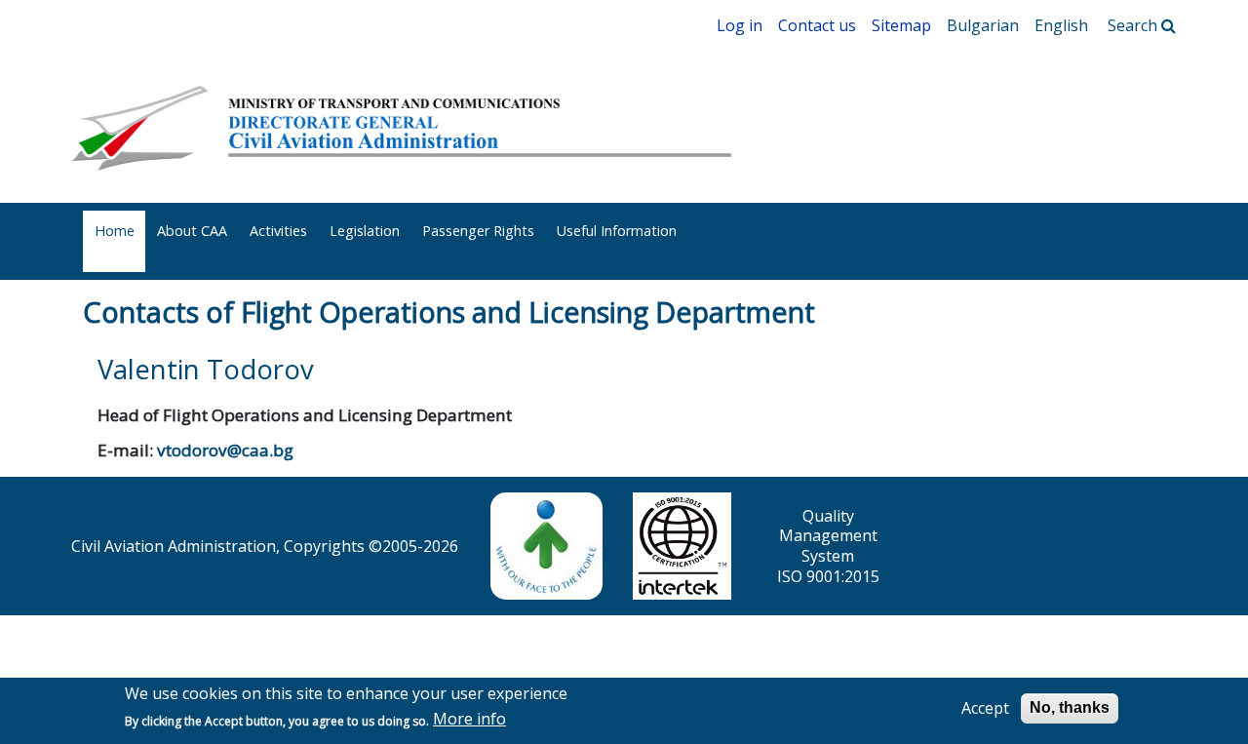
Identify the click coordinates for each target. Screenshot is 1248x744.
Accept (985, 708)
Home (115, 230)
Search (1134, 25)
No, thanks (1070, 707)
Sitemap (901, 25)
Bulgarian (983, 25)
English (1061, 25)
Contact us (817, 25)
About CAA (192, 230)
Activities (278, 230)
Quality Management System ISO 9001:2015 (828, 546)
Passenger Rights (478, 230)
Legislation (365, 230)
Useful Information (617, 230)
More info (469, 720)
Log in (739, 25)
